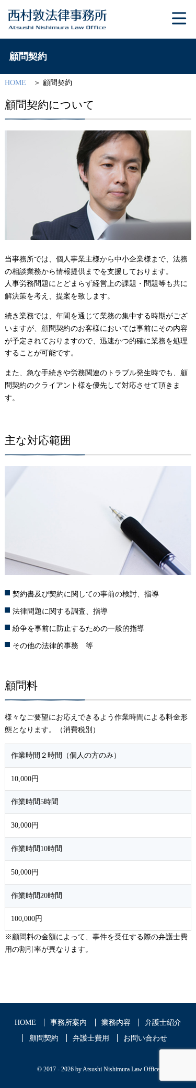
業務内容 (116, 1022)
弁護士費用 (91, 1038)
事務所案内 (68, 1022)
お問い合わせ (145, 1038)
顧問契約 (44, 1038)
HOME (15, 83)
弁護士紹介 (163, 1022)
